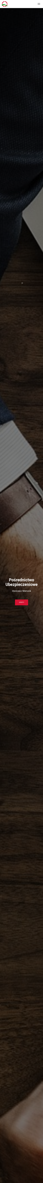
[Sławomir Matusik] (5, 4)
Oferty (21, 602)
